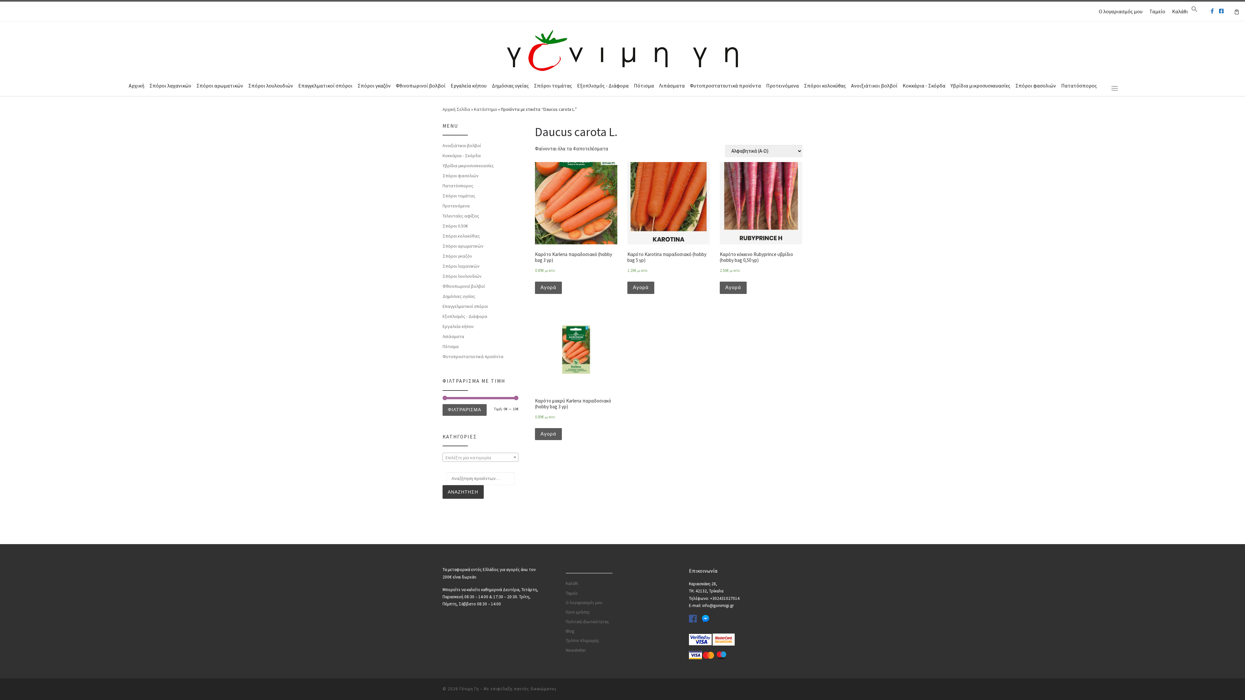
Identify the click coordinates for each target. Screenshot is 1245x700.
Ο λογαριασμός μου (1121, 11)
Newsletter (576, 650)
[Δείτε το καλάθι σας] (1236, 11)
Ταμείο (1157, 11)
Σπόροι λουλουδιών (270, 85)
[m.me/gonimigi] (1212, 11)
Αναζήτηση (463, 492)
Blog (570, 631)
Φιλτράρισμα (464, 409)
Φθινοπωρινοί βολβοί (420, 85)
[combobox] (480, 457)
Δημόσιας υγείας (510, 85)
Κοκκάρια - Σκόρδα (924, 85)
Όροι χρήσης (578, 612)
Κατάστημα (485, 109)
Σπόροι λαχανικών (170, 85)
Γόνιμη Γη (469, 689)
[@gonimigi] (1221, 11)
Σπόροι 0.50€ (455, 226)
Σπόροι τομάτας (553, 85)
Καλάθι (1180, 11)
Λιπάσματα (672, 85)
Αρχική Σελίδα (457, 109)
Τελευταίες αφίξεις (461, 216)
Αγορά (548, 287)
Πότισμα (644, 85)
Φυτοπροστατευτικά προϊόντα (725, 85)
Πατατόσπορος (1079, 85)
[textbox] (480, 457)
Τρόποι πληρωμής (582, 640)
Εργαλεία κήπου (469, 85)
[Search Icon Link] (1194, 11)
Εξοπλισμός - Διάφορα (603, 85)
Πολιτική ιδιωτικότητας (587, 621)
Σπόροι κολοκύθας (825, 85)
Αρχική (136, 85)
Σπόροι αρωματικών (219, 85)
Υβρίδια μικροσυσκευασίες (980, 85)
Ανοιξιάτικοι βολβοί (874, 85)
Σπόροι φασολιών (1035, 85)
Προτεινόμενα (782, 85)
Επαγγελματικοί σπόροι (325, 85)
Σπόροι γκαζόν (374, 85)
